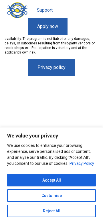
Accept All (51, 180)
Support (45, 10)
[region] (51, 174)
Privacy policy (51, 67)
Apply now (47, 26)
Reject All (51, 211)
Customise (51, 195)
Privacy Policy (82, 163)
